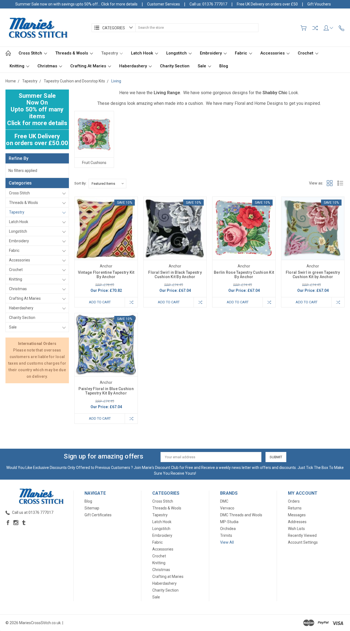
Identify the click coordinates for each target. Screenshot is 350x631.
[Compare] (315, 28)
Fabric (241, 53)
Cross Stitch (31, 53)
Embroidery (211, 53)
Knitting (17, 66)
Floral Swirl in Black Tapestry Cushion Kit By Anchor (175, 274)
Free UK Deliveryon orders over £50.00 (37, 139)
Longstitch (177, 53)
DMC (224, 501)
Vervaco (227, 508)
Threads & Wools (72, 53)
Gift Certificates (98, 515)
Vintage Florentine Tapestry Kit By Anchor (106, 274)
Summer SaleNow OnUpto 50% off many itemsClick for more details (37, 109)
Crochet (306, 53)
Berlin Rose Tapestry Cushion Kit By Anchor (244, 274)
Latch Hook (142, 53)
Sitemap (91, 508)
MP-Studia (229, 522)
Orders (294, 501)
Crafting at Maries (88, 66)
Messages (297, 515)
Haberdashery (133, 66)
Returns (295, 508)
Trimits (226, 535)
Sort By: (80, 183)
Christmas (47, 66)
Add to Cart (100, 302)
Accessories (273, 53)
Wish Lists (296, 528)
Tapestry (110, 53)
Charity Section (174, 66)
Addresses (297, 522)
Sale (202, 66)
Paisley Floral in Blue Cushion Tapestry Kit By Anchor (106, 391)
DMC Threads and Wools (241, 515)
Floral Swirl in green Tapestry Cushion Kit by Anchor (313, 274)
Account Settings (303, 542)
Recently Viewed (302, 535)
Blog (223, 66)
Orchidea (228, 528)
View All (227, 542)
